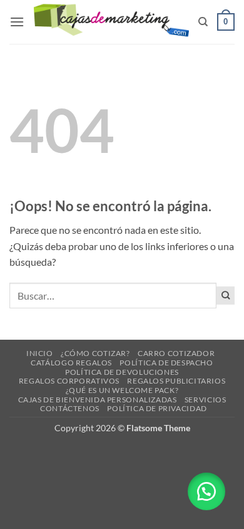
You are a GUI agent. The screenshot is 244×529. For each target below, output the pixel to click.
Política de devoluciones (122, 372)
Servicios (205, 399)
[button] (16, 21)
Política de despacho (166, 362)
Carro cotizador (176, 353)
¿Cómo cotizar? (95, 353)
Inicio (39, 353)
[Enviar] (225, 295)
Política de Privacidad (156, 408)
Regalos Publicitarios (176, 380)
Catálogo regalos (71, 362)
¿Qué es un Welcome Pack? (122, 390)
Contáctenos (69, 408)
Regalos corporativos (69, 380)
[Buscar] (203, 22)
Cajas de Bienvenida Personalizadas (97, 399)
